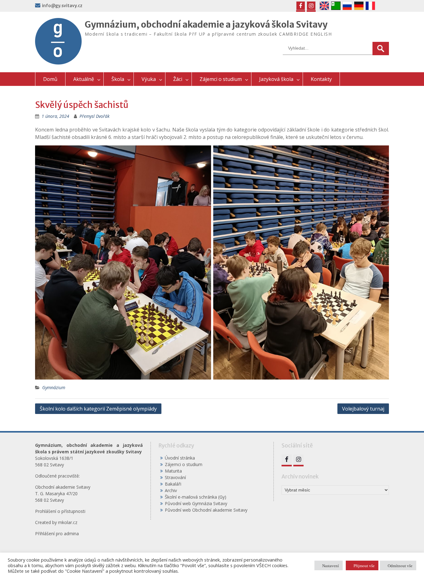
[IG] (311, 5)
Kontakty (321, 79)
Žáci (177, 79)
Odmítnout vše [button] (400, 565)
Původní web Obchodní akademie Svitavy (206, 510)
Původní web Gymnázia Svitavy (196, 503)
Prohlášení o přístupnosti (60, 511)
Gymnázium (53, 387)
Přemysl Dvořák (94, 116)
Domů (50, 79)
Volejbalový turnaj (363, 408)
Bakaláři (173, 484)
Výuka (149, 79)
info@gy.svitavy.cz (62, 5)
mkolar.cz (67, 522)
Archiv (171, 490)
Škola (117, 79)
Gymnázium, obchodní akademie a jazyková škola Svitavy (206, 24)
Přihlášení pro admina (57, 533)
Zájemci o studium (221, 79)
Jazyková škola (276, 79)
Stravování (175, 477)
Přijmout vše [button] (364, 565)
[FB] (300, 5)
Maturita (173, 471)
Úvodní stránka (180, 458)
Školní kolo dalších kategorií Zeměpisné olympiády (98, 408)
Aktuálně (83, 79)
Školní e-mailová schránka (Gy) (195, 497)
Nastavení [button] (330, 565)
